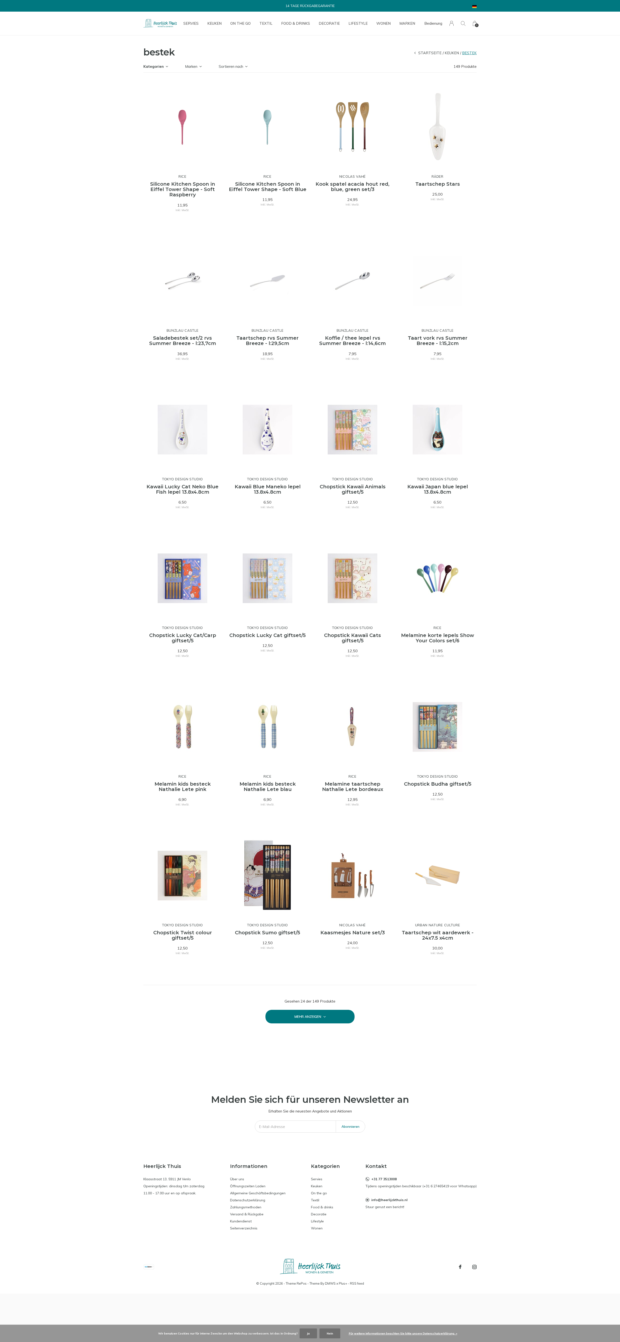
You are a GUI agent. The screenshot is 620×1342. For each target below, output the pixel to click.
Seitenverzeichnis (243, 1228)
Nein (330, 1333)
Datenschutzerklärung (247, 1200)
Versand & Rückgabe (247, 1214)
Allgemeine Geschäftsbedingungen (258, 1193)
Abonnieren (350, 1126)
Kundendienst (241, 1221)
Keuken (214, 23)
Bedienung (433, 23)
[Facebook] (460, 1267)
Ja (308, 1333)
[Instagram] (474, 1267)
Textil (265, 23)
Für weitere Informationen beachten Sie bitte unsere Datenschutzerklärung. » (403, 1333)
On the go (240, 23)
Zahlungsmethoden (245, 1207)
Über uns (237, 1179)
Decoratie (329, 23)
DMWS (330, 1283)
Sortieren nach (231, 66)
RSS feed (357, 1283)
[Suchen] (463, 23)
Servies (191, 23)
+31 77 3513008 (384, 1179)
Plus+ (343, 1283)
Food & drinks (295, 23)
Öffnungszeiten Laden (247, 1186)
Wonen (383, 23)
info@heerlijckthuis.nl (389, 1200)
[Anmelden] (452, 23)
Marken (407, 23)
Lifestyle (358, 23)
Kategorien (153, 66)
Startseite (430, 53)
